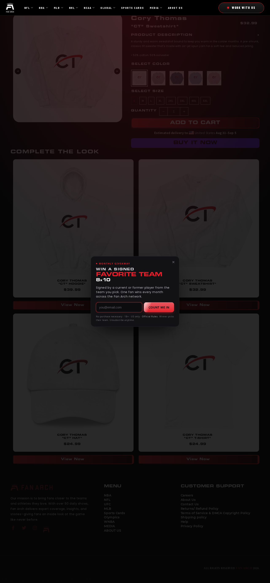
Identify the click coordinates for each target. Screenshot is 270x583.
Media (154, 7)
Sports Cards (132, 7)
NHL (72, 7)
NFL (27, 7)
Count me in (158, 307)
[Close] (173, 262)
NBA (42, 7)
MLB (57, 7)
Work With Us (243, 7)
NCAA (87, 7)
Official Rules (150, 316)
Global (106, 7)
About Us (175, 7)
